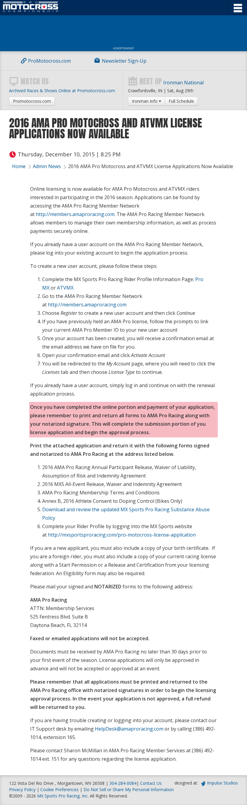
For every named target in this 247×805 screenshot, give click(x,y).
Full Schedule (181, 101)
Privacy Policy (22, 789)
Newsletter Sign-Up (124, 61)
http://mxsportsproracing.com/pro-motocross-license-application (122, 534)
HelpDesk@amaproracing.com (129, 728)
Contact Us (151, 783)
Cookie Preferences (60, 789)
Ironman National (183, 82)
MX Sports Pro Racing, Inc (62, 796)
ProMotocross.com (49, 61)
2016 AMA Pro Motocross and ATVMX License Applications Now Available (150, 166)
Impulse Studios (222, 783)
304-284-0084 (122, 783)
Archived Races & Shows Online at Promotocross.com (62, 90)
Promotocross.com (32, 101)
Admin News (47, 166)
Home (19, 166)
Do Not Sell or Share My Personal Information (128, 789)
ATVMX (65, 287)
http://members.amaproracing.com (75, 214)
